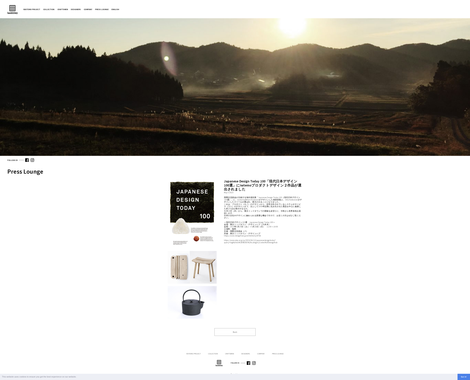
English (115, 9)
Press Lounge (102, 9)
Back (235, 332)
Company (88, 9)
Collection (48, 9)
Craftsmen (62, 9)
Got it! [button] (464, 377)
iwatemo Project (31, 9)
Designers (76, 9)
